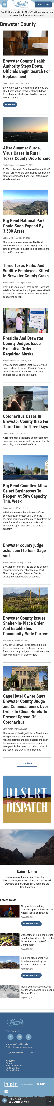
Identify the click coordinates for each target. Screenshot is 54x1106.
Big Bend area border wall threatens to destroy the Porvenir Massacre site (34, 961)
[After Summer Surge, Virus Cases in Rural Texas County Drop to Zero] (25, 129)
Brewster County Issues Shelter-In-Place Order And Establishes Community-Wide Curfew (25, 625)
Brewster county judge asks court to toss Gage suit (24, 550)
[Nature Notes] (27, 847)
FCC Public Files (13, 1068)
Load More (27, 763)
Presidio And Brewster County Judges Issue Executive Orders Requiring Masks (23, 346)
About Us (10, 1061)
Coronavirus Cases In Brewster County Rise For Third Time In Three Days (26, 421)
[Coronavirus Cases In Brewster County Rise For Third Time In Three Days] (25, 398)
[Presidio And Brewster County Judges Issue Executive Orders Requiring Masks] (25, 320)
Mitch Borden (8, 640)
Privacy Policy (12, 1070)
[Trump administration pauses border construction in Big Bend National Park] (10, 991)
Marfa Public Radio (11, 165)
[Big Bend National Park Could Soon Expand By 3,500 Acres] (25, 202)
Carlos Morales (9, 83)
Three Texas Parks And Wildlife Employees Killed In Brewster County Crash (26, 271)
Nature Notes (27, 871)
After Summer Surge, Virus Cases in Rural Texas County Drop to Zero (27, 153)
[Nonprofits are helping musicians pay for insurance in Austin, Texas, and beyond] (10, 911)
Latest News (8, 900)
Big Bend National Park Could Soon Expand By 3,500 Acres (24, 226)
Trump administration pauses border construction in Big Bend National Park (37, 990)
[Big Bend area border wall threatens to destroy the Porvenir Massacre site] (10, 962)
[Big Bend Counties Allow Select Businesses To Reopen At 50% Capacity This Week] (25, 467)
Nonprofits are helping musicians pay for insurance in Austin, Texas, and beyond (37, 909)
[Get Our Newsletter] (27, 799)
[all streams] (50, 1101)
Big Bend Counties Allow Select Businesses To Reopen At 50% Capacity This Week (25, 493)
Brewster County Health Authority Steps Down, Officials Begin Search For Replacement (26, 68)
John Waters (8, 729)
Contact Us (11, 1063)
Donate (44, 4)
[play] (4, 1100)
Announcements (14, 1066)
